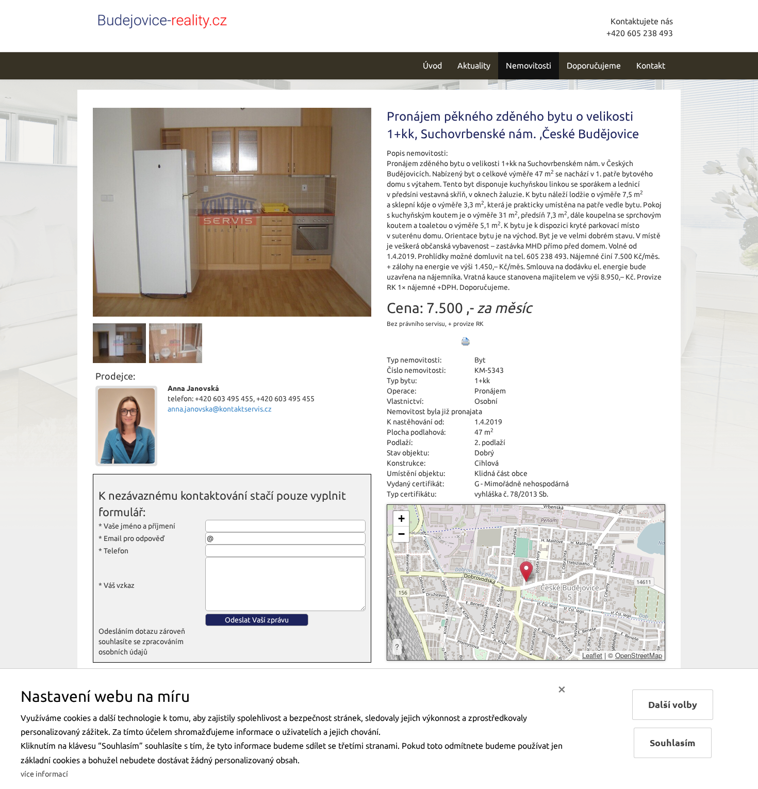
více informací (44, 774)
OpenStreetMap (638, 655)
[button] (526, 571)
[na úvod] (162, 19)
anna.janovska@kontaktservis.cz (220, 409)
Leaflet (592, 655)
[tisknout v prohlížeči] (465, 341)
